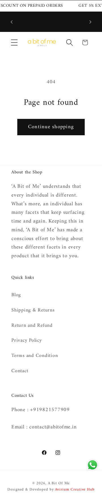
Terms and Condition (34, 355)
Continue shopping (51, 127)
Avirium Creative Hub (75, 489)
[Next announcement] (90, 22)
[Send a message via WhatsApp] (92, 465)
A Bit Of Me (59, 483)
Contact (19, 371)
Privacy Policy (26, 340)
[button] (14, 42)
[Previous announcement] (11, 22)
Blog (16, 295)
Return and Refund (32, 325)
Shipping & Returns (33, 310)
